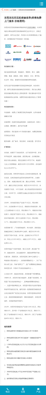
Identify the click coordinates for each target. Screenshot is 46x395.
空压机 (12, 4)
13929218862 (31, 27)
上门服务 (13, 10)
